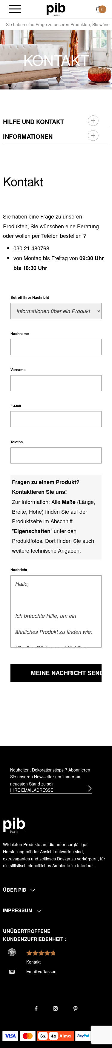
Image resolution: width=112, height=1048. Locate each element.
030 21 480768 (31, 248)
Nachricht (18, 569)
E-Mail (15, 405)
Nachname (19, 333)
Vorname (18, 369)
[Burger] (15, 9)
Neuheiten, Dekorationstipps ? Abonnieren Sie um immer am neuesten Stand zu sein (50, 777)
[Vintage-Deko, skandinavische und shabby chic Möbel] (56, 9)
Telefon (16, 441)
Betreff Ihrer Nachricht (29, 297)
